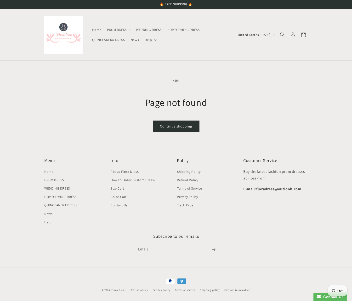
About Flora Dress (125, 171)
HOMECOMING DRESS (60, 196)
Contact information (237, 289)
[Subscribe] (213, 249)
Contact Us (119, 205)
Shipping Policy (189, 171)
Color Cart (119, 196)
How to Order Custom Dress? (133, 180)
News (48, 213)
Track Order (186, 205)
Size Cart (117, 188)
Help (47, 222)
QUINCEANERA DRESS (60, 205)
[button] (118, 30)
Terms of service (185, 289)
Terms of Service (189, 188)
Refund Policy (187, 180)
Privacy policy (161, 289)
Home (48, 171)
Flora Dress (118, 290)
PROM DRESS (54, 180)
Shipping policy (210, 289)
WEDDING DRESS (57, 188)
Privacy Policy (187, 196)
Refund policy (139, 289)
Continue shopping (176, 126)
